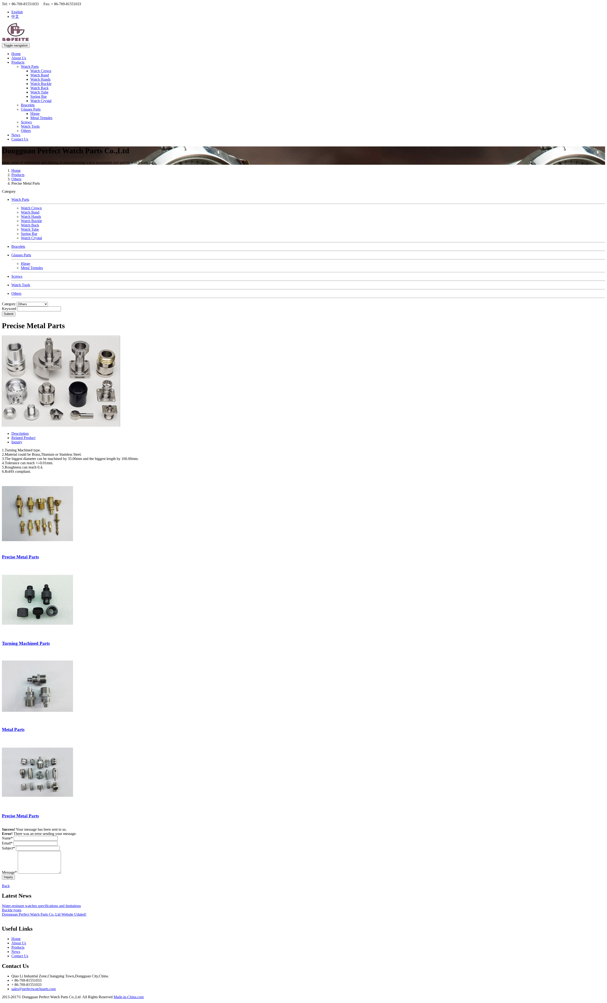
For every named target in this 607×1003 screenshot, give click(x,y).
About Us (18, 58)
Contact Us (19, 139)
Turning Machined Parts (26, 643)
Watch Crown (40, 71)
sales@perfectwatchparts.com (33, 989)
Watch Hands (40, 79)
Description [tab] (20, 433)
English (17, 12)
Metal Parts (13, 729)
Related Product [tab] (23, 438)
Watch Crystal (40, 101)
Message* (9, 872)
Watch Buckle (40, 84)
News (15, 135)
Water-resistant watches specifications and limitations (41, 906)
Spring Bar (38, 96)
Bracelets (28, 105)
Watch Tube (39, 92)
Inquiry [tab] (16, 442)
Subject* (8, 848)
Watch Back (39, 88)
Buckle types (11, 910)
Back (6, 886)
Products (17, 62)
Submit (9, 314)
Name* (7, 838)
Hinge (35, 114)
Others (26, 131)
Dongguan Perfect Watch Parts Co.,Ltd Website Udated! (44, 914)
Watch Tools (30, 126)
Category (9, 304)
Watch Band (39, 75)
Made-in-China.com (129, 997)
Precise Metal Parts (20, 556)
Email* (7, 843)
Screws (26, 122)
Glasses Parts (31, 109)
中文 (15, 16)
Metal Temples (41, 118)
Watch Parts (30, 67)
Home (16, 54)
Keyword (9, 309)
